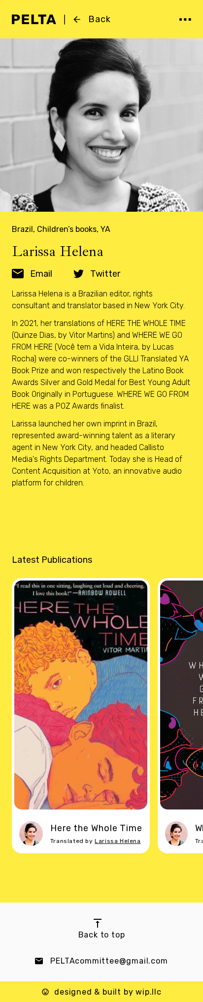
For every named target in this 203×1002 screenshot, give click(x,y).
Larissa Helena (117, 841)
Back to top (101, 934)
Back (99, 19)
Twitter (105, 273)
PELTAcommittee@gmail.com (109, 961)
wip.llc (148, 992)
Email (41, 273)
